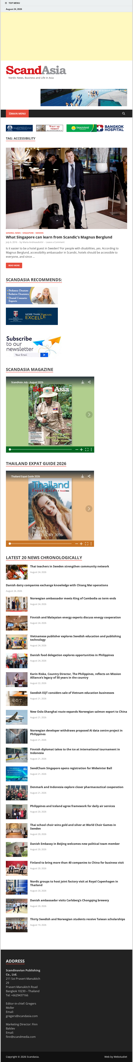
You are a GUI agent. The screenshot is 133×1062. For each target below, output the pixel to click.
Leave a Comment (55, 242)
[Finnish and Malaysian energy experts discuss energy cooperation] (17, 618)
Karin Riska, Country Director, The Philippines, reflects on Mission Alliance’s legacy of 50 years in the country (75, 675)
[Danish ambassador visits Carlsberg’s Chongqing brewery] (17, 901)
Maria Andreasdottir (33, 242)
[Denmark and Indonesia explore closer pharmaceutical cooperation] (17, 787)
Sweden (39, 233)
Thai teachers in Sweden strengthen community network (69, 566)
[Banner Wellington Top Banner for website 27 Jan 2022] (49, 130)
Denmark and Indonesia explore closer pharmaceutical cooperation (76, 787)
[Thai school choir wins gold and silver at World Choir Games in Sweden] (17, 825)
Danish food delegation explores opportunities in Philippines (72, 655)
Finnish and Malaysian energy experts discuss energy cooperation (75, 617)
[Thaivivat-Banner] (81, 131)
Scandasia (33, 1056)
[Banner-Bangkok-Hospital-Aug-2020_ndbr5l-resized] (110, 130)
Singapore (28, 233)
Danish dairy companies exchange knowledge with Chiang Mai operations (57, 585)
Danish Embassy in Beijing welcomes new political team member (75, 844)
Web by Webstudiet (115, 1056)
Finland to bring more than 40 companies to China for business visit (77, 863)
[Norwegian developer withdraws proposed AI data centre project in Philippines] (17, 731)
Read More (13, 265)
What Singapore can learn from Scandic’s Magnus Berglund (59, 237)
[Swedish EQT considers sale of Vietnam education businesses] (17, 693)
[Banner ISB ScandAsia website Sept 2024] (84, 105)
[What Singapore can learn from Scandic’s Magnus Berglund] (66, 189)
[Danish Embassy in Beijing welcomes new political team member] (17, 844)
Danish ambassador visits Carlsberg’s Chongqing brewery (69, 900)
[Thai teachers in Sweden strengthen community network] (17, 567)
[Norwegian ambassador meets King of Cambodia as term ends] (17, 599)
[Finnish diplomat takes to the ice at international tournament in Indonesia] (17, 750)
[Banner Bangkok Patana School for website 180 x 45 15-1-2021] (19, 130)
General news (13, 233)
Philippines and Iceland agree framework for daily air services (72, 806)
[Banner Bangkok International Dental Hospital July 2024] (32, 303)
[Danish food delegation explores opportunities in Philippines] (17, 655)
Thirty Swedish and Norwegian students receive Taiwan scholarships (77, 919)
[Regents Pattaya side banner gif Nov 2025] (32, 324)
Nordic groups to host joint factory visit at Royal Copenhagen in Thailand (74, 883)
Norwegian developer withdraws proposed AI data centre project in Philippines (76, 732)
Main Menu (18, 113)
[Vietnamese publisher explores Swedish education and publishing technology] (17, 636)
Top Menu (14, 3)
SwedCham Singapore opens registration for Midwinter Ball (71, 768)
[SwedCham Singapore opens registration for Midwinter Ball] (17, 768)
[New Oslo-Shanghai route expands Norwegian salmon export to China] (17, 712)
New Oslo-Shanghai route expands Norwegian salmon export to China (78, 712)
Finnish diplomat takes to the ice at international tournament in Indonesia (75, 751)
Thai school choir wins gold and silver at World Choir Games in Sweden (73, 826)
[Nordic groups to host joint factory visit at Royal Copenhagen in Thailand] (17, 882)
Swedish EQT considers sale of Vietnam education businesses (72, 693)
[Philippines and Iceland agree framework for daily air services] (17, 806)
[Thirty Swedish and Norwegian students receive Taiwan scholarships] (17, 919)
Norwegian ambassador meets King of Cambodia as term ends (73, 598)
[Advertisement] (66, 36)
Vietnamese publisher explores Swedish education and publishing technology (75, 638)
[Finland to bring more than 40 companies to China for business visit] (17, 863)
